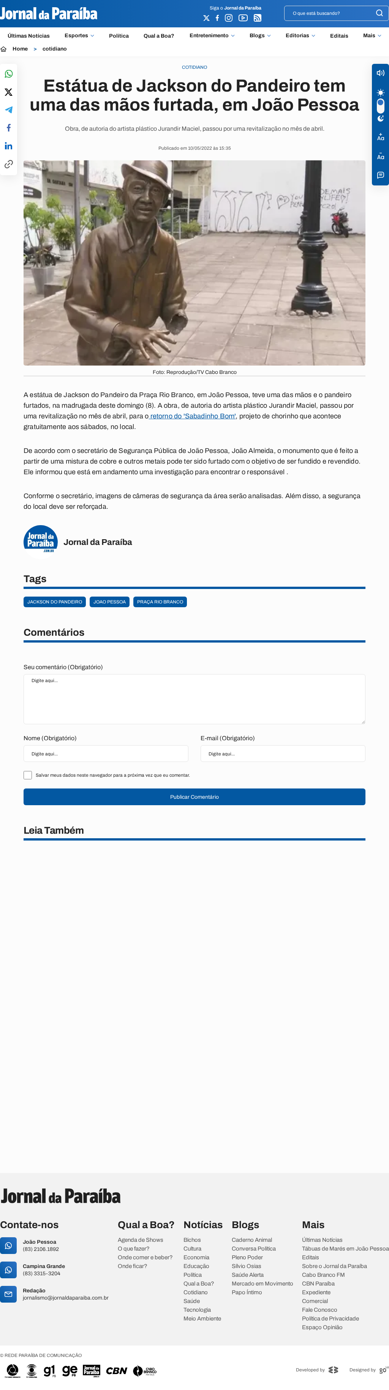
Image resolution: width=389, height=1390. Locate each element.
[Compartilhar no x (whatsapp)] (9, 93)
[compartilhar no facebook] (9, 128)
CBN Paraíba (318, 1284)
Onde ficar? (132, 1266)
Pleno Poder (247, 1257)
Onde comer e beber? (145, 1257)
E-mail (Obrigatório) (228, 738)
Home (20, 49)
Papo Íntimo (247, 1292)
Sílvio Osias (246, 1266)
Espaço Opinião (322, 1327)
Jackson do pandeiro (54, 602)
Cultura (192, 1249)
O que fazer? (134, 1249)
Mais (369, 35)
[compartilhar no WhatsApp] (9, 74)
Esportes (76, 35)
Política (119, 36)
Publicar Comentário (194, 797)
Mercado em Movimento (262, 1284)
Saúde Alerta (248, 1275)
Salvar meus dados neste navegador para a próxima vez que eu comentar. (113, 775)
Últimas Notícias (29, 36)
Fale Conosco (319, 1310)
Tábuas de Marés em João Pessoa (345, 1249)
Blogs (257, 35)
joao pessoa (109, 602)
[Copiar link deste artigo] (9, 164)
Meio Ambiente (202, 1319)
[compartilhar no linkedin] (8, 146)
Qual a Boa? (159, 36)
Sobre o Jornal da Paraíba (334, 1266)
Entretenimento (209, 35)
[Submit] (379, 13)
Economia (196, 1257)
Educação (196, 1266)
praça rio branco (160, 602)
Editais (339, 36)
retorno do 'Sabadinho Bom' (192, 416)
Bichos (192, 1240)
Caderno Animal (252, 1240)
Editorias (297, 35)
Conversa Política (254, 1249)
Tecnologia (197, 1310)
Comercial (315, 1301)
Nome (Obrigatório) (50, 738)
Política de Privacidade (330, 1319)
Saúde (191, 1301)
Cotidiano (195, 1292)
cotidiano (55, 49)
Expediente (316, 1292)
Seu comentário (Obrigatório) (63, 667)
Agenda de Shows (140, 1240)
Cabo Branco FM (323, 1275)
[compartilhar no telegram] (9, 110)
